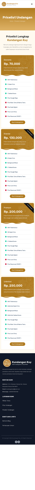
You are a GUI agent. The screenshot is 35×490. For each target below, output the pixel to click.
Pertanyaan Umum (8, 425)
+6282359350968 (13, 391)
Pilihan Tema (6, 401)
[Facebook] (16, 442)
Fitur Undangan (7, 405)
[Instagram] (19, 442)
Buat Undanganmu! (17, 122)
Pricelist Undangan (8, 410)
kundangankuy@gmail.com (13, 389)
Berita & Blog (6, 421)
